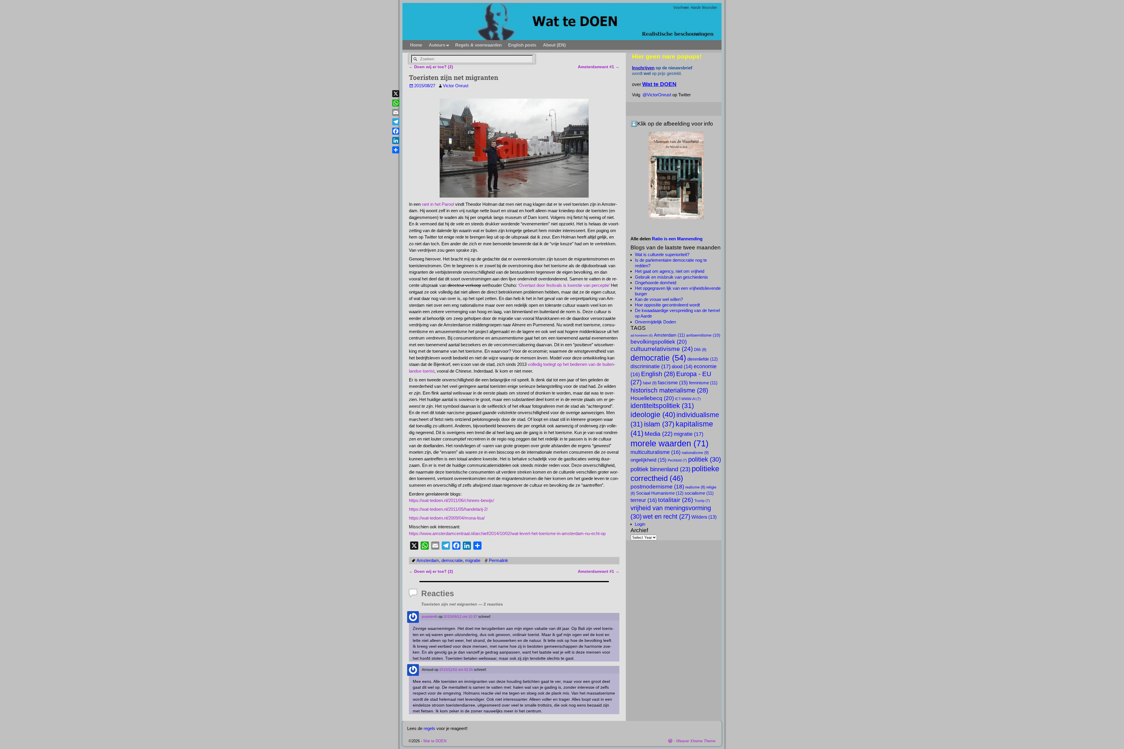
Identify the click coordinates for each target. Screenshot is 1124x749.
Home (416, 44)
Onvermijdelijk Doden (655, 321)
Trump (702, 501)
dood (682, 366)
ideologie (652, 415)
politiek (704, 459)
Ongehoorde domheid (655, 282)
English (658, 374)
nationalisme (695, 452)
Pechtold (677, 460)
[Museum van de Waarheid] (676, 175)
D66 (700, 350)
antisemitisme (703, 335)
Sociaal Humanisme (659, 493)
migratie (472, 560)
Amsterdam (428, 560)
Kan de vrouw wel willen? (659, 299)
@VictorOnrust (656, 94)
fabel (650, 383)
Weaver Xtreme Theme (695, 741)
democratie (452, 560)
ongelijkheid (648, 460)
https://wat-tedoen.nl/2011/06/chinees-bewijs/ (451, 500)
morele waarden (669, 443)
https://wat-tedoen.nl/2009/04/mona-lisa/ (447, 517)
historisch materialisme (669, 390)
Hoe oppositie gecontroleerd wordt (667, 304)
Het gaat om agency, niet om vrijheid (669, 271)
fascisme (673, 382)
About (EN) (554, 44)
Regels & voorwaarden (478, 44)
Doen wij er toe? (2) (431, 67)
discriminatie (650, 366)
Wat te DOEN (434, 741)
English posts (522, 44)
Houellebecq (652, 398)
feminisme (703, 383)
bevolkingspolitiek (658, 341)
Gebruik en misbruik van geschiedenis (671, 277)
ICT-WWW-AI (688, 399)
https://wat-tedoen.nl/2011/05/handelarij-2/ (448, 509)
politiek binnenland (660, 469)
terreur (643, 500)
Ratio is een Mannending (677, 238)
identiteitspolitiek (662, 405)
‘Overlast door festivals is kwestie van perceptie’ (564, 285)
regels (429, 728)
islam (659, 424)
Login (640, 524)
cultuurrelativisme (661, 348)
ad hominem (641, 335)
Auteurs (437, 44)
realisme (695, 487)
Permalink (498, 560)
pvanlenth (430, 617)
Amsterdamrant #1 (598, 67)
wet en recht (666, 516)
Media (659, 434)
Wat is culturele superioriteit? (662, 254)
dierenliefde (702, 358)
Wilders (704, 517)
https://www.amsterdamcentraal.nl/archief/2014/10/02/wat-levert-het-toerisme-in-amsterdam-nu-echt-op (507, 533)
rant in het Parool (438, 204)
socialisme (699, 493)
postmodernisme (657, 487)
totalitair (675, 499)
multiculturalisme (655, 452)
